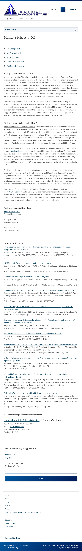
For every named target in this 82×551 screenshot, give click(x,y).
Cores (7, 499)
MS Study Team (13, 57)
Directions (8, 520)
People (7, 502)
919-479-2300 (10, 454)
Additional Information (16, 66)
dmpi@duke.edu (10, 458)
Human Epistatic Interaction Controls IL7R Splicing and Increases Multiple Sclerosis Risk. (39, 290)
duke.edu (26, 545)
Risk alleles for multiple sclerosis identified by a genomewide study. (30, 393)
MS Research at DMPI (15, 53)
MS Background (13, 49)
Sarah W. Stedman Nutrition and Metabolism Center (23, 512)
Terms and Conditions (12, 538)
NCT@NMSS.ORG (17, 426)
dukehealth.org (13, 548)
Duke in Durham (10, 523)
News (7, 509)
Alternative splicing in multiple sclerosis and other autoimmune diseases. (33, 333)
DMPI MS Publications (16, 61)
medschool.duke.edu (11, 545)
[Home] (25, 5)
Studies (7, 506)
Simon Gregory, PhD (12, 211)
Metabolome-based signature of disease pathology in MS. (27, 277)
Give (41, 479)
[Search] (63, 9)
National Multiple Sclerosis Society (22, 420)
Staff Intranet (9, 527)
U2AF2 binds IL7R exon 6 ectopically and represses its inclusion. (29, 263)
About (7, 495)
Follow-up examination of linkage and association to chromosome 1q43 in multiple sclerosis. (40, 344)
